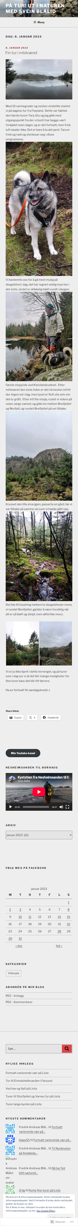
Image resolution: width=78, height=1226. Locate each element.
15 (68, 917)
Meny (41, 22)
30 (10, 938)
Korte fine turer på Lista (44, 1190)
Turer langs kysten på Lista (23, 1104)
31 (20, 938)
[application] (39, 792)
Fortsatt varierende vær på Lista (27, 1073)
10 (20, 917)
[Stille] (61, 807)
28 (59, 931)
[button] (22, 643)
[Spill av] (10, 807)
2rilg (22, 1190)
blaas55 (24, 1140)
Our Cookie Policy (46, 1210)
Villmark (13, 973)
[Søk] (67, 1049)
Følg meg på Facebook (26, 867)
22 (68, 924)
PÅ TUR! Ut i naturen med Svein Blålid (35, 8)
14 (59, 917)
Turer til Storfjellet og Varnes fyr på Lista (33, 1096)
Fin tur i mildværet (21, 53)
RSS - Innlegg (15, 995)
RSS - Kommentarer (19, 1002)
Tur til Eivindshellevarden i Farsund (29, 1080)
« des (19, 946)
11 (30, 917)
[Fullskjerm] (67, 807)
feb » (59, 946)
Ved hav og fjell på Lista (21, 1088)
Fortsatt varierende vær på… (52, 1140)
